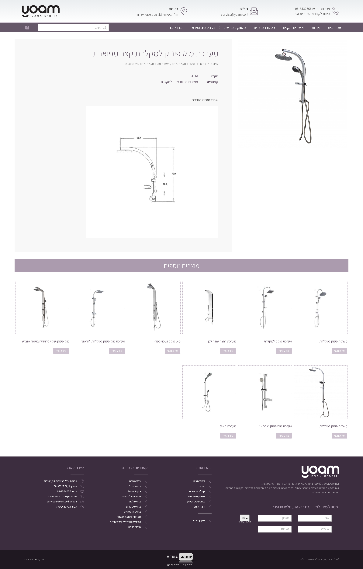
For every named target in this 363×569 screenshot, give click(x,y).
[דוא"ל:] (254, 11)
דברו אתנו (177, 27)
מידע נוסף (339, 350)
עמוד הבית (212, 64)
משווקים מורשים (234, 27)
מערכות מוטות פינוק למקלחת (188, 64)
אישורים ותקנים (293, 27)
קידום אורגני (187, 565)
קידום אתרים (173, 565)
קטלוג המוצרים (264, 27)
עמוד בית (334, 27)
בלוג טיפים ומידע (203, 27)
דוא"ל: (244, 9)
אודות (316, 27)
